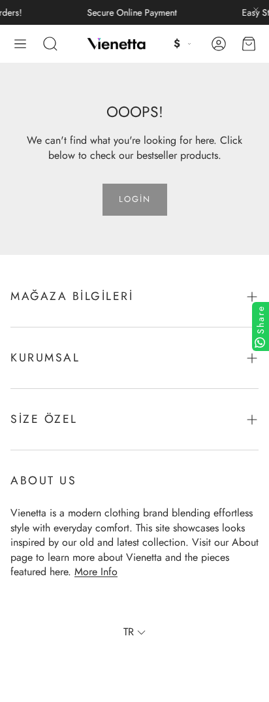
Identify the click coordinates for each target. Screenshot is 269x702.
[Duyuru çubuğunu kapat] (256, 10)
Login (135, 199)
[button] (20, 44)
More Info (96, 571)
